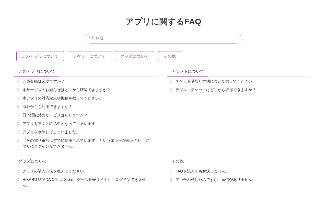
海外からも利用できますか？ (47, 106)
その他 (177, 161)
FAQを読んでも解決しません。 (202, 171)
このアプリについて (36, 71)
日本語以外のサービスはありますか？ (55, 115)
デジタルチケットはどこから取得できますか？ (216, 90)
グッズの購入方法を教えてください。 (55, 171)
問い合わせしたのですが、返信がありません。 (216, 179)
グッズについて (32, 161)
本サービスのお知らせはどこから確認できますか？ (66, 90)
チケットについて (187, 71)
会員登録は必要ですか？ (43, 81)
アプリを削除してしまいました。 (51, 132)
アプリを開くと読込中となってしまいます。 (60, 123)
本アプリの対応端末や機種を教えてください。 (62, 98)
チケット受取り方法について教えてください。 (216, 81)
